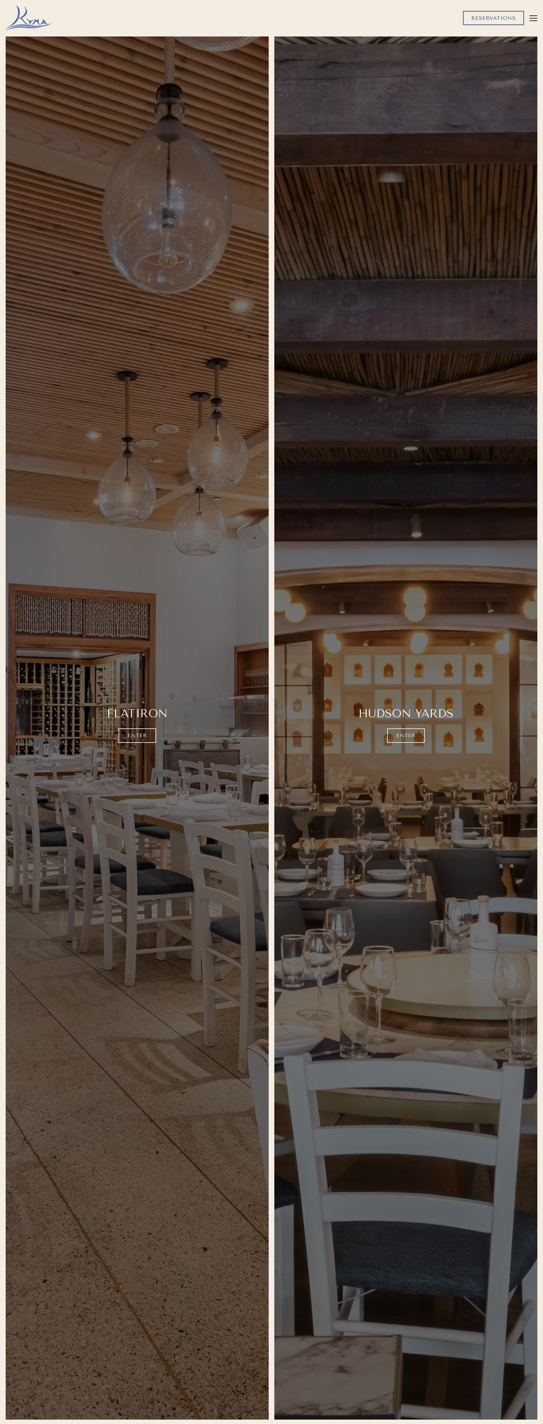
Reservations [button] (493, 18)
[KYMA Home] (28, 18)
